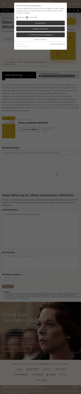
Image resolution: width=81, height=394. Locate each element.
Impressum (53, 44)
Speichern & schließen (40, 29)
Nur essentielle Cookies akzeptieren (40, 35)
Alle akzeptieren (40, 23)
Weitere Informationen (40, 39)
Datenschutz (61, 44)
